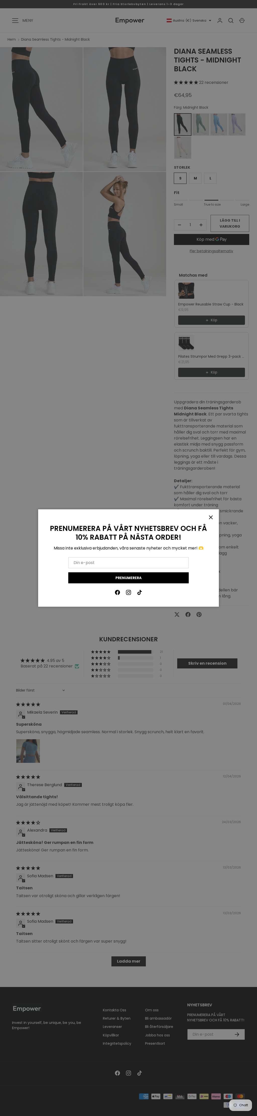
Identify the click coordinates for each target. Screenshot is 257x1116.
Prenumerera (128, 577)
